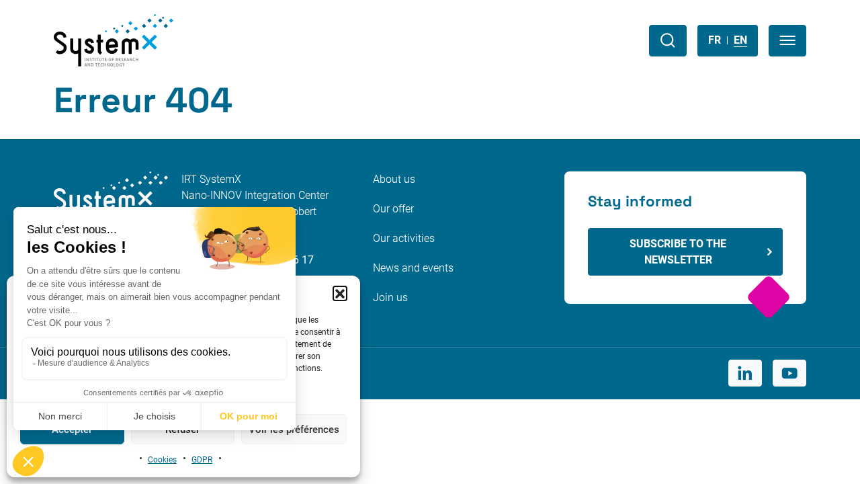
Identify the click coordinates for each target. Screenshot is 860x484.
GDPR (201, 460)
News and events (413, 267)
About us (394, 179)
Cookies (162, 460)
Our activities (404, 238)
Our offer (393, 208)
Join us (390, 297)
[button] (340, 293)
